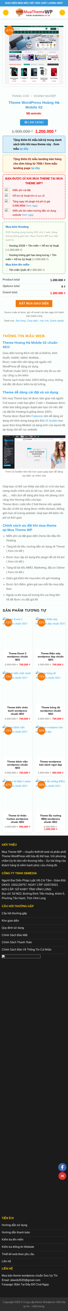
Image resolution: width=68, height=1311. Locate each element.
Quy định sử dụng (13, 927)
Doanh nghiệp (45, 96)
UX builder (51, 420)
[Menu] (6, 12)
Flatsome (37, 416)
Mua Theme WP (19, 530)
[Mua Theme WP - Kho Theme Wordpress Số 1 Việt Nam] (34, 12)
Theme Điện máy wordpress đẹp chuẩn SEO (51, 656)
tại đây (24, 148)
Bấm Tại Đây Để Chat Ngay (31, 1284)
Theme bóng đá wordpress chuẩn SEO (50, 710)
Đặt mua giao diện (34, 303)
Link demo (36, 122)
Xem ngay (32, 205)
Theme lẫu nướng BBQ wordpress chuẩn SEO (50, 818)
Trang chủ (20, 96)
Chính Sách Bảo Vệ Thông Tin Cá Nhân (26, 949)
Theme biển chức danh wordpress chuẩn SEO (17, 710)
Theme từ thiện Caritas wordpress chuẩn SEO (17, 818)
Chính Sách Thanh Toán (17, 942)
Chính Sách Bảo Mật (14, 935)
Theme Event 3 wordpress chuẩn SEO (17, 656)
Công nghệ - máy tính (38, 320)
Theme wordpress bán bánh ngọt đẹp (50, 763)
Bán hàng (20, 320)
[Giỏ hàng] (62, 12)
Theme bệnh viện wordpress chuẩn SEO (17, 764)
